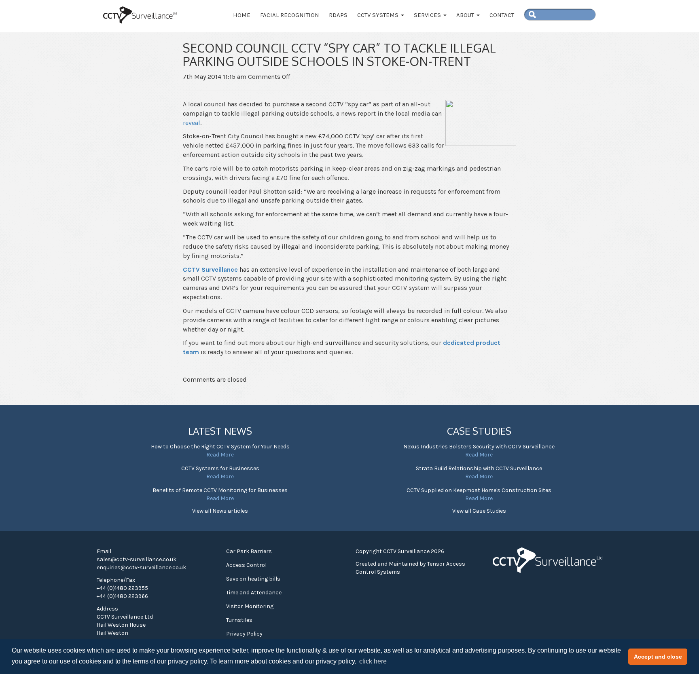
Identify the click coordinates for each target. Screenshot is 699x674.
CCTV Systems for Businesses (220, 468)
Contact (501, 15)
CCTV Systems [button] (378, 15)
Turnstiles (239, 620)
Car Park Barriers (249, 551)
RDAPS (338, 15)
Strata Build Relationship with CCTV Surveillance (479, 468)
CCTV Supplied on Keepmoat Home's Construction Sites (479, 490)
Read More (220, 454)
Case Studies (479, 431)
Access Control (246, 565)
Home (241, 15)
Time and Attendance (254, 592)
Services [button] (428, 15)
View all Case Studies (479, 510)
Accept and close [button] (658, 656)
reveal (191, 123)
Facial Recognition (289, 15)
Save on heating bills (253, 578)
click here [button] (373, 661)
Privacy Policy (244, 633)
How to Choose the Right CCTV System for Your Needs (220, 446)
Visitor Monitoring (249, 606)
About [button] (466, 15)
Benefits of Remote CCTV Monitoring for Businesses (220, 490)
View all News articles (220, 510)
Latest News (220, 431)
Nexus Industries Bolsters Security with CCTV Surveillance (479, 446)
